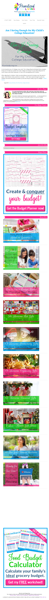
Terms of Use (20, 595)
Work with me (43, 597)
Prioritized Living (24, 8)
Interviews (28, 82)
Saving (10, 82)
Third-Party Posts (19, 82)
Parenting (13, 82)
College (24, 82)
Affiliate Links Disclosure (34, 595)
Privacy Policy (13, 595)
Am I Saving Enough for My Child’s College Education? (24, 31)
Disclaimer (25, 595)
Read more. (17, 101)
